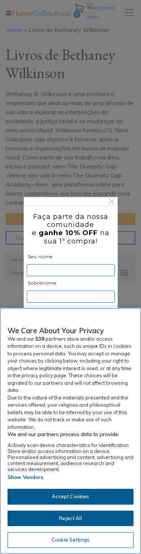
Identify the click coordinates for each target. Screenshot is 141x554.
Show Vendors (26, 477)
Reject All (70, 518)
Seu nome (40, 256)
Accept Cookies (70, 496)
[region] (70, 431)
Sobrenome (42, 283)
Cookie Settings (70, 540)
